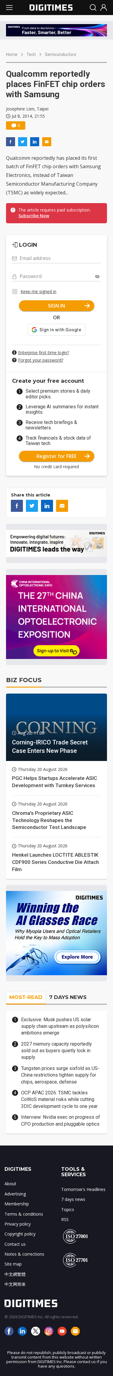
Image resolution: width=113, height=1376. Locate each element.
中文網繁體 (15, 1274)
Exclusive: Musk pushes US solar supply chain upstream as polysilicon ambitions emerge (60, 1026)
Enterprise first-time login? (43, 352)
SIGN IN (56, 305)
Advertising (15, 1194)
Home (11, 54)
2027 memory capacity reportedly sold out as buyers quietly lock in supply (56, 1050)
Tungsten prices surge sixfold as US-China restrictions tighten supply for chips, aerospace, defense (60, 1075)
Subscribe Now (33, 215)
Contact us (15, 1244)
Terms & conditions (24, 1214)
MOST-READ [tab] (25, 997)
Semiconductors (60, 54)
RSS (65, 1219)
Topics (67, 1209)
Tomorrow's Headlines (83, 1189)
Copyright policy (20, 1234)
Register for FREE (56, 456)
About (10, 1183)
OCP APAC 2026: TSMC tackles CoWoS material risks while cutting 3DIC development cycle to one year (59, 1099)
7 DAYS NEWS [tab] (67, 997)
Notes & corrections (24, 1254)
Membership (17, 1204)
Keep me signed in (38, 291)
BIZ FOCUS (24, 680)
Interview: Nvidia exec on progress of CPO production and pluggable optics (60, 1120)
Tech (31, 54)
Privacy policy (18, 1224)
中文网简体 (15, 1284)
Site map (13, 1264)
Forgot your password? (40, 360)
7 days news (73, 1199)
